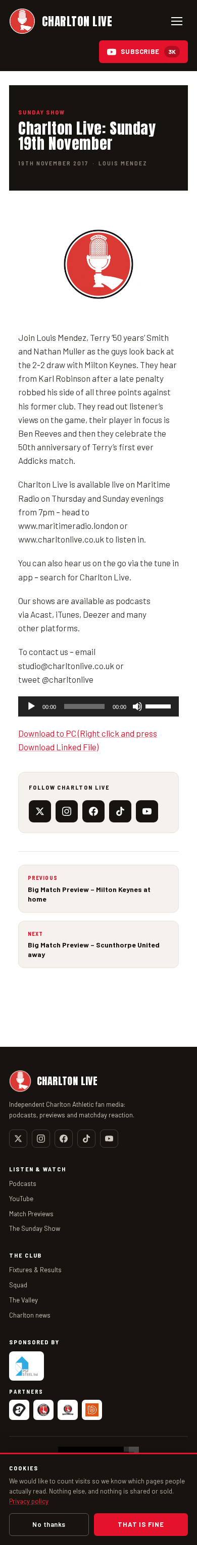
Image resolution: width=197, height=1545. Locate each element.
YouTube (21, 1199)
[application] (98, 706)
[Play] (31, 706)
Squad (18, 1285)
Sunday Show (41, 111)
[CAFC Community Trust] (68, 1410)
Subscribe (148, 51)
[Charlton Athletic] (43, 1410)
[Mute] (137, 706)
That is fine (141, 1524)
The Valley (23, 1300)
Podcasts (22, 1183)
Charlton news (30, 1315)
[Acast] (19, 1410)
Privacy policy (28, 1501)
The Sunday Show (34, 1228)
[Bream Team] (92, 1410)
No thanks (49, 1524)
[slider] (159, 705)
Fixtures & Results (35, 1270)
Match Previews (31, 1214)
